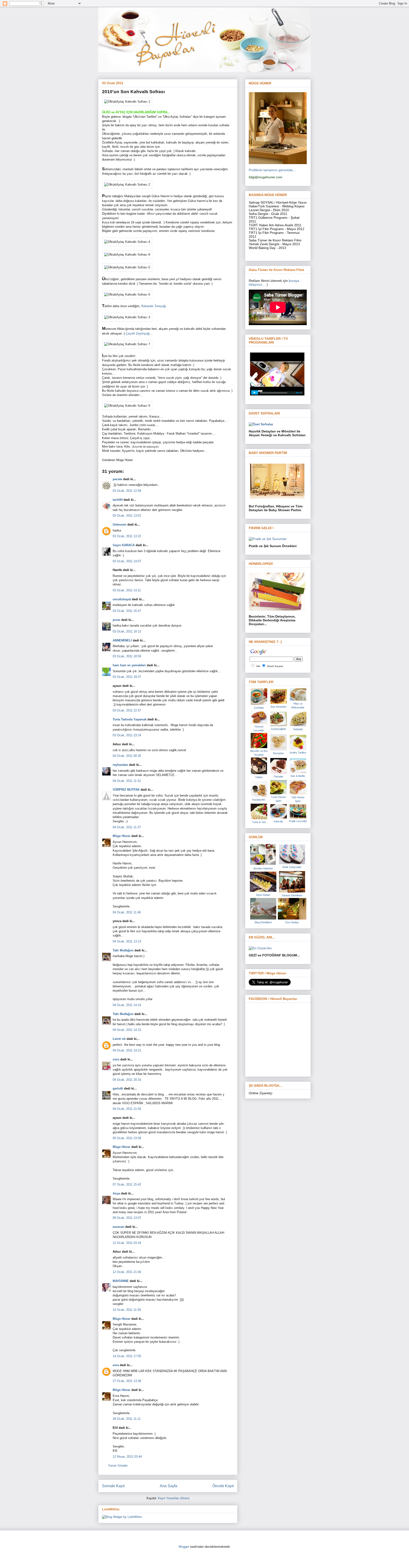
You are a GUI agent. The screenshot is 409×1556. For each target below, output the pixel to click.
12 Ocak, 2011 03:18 (127, 1243)
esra (116, 1365)
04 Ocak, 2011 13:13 (127, 941)
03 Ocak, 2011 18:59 (127, 656)
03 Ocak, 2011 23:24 (127, 735)
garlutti (118, 1088)
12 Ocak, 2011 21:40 (127, 1272)
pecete (117, 479)
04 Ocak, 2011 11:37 (127, 827)
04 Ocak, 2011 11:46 (127, 912)
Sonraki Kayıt (113, 1486)
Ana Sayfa (168, 1486)
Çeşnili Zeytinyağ (137, 333)
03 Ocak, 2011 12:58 (127, 491)
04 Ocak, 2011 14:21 (127, 1050)
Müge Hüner (121, 836)
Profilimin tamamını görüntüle (271, 170)
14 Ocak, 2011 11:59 (127, 1310)
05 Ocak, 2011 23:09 (127, 1138)
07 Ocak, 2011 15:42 (127, 1184)
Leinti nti (119, 1039)
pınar (116, 620)
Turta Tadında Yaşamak (130, 719)
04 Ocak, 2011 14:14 (127, 1005)
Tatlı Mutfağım (123, 950)
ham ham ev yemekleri (129, 665)
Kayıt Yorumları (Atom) (173, 1498)
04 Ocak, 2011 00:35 (127, 756)
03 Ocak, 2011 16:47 (127, 611)
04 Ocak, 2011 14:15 (127, 1030)
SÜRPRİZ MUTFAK (126, 789)
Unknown (119, 524)
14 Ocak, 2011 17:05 (127, 1356)
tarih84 (118, 499)
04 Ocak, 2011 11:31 (127, 781)
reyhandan (120, 765)
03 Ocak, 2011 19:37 (127, 677)
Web (258, 666)
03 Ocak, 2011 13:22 (127, 536)
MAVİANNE (121, 1281)
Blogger (184, 1546)
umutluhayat (122, 599)
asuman (118, 1227)
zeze (116, 1059)
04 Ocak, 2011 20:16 (127, 1079)
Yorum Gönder (118, 1465)
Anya (116, 1193)
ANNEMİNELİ (122, 640)
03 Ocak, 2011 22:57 (127, 710)
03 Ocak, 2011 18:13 (127, 631)
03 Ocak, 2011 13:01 (127, 515)
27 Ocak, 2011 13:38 (127, 1381)
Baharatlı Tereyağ (153, 306)
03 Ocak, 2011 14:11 (127, 590)
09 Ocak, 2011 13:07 (127, 1218)
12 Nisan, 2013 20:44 (127, 1456)
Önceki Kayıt (223, 1486)
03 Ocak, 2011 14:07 (127, 561)
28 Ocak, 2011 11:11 (127, 1419)
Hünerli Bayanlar (275, 666)
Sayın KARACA (124, 545)
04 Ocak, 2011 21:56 (127, 1109)
